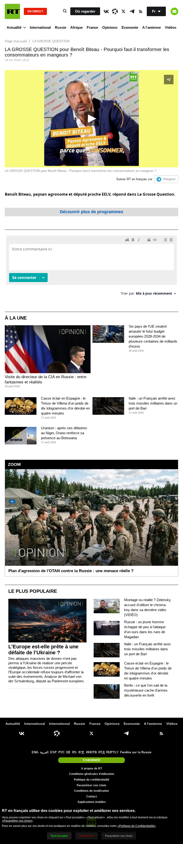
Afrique (76, 27)
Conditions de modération (91, 790)
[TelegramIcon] (132, 11)
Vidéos (170, 27)
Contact (91, 796)
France (92, 27)
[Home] (12, 11)
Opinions (109, 27)
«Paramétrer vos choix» (17, 820)
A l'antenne (151, 27)
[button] (91, 119)
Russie (60, 27)
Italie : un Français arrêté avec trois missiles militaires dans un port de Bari (153, 403)
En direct (35, 11)
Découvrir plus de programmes (91, 211)
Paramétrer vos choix (91, 785)
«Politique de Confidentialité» (136, 826)
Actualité (14, 27)
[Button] (174, 11)
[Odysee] (115, 11)
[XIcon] (123, 11)
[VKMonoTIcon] (106, 11)
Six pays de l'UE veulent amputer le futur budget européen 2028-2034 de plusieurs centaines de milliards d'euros (153, 336)
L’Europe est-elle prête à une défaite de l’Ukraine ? (43, 649)
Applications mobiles (91, 802)
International (40, 27)
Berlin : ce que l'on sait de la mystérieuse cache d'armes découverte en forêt (146, 690)
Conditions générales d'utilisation (91, 774)
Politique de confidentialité (91, 779)
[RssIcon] (140, 11)
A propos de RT (91, 768)
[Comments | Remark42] (91, 267)
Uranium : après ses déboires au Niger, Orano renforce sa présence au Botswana (64, 433)
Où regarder (85, 11)
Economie (130, 27)
